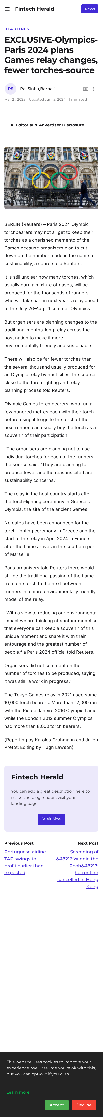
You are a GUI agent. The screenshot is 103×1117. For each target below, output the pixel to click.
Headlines (17, 29)
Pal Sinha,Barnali (37, 88)
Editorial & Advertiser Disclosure (50, 125)
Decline (84, 1105)
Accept (57, 1105)
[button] (7, 9)
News (90, 9)
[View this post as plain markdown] (85, 89)
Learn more (18, 1092)
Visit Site (51, 819)
